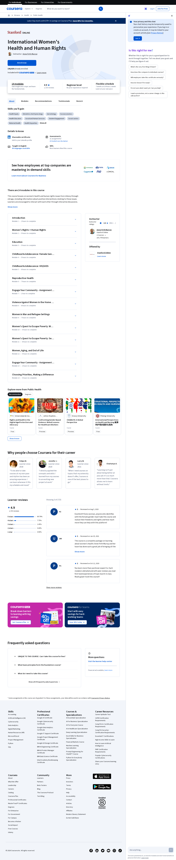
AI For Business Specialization (77, 721)
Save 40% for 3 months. (83, 21)
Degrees (11, 807)
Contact (69, 800)
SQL (9, 747)
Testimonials (64, 101)
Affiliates (69, 810)
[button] (39, 9)
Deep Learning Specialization (76, 732)
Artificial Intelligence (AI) (17, 718)
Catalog (11, 792)
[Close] (116, 21)
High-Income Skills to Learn (105, 740)
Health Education (15, 118)
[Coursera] (14, 9)
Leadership (12, 785)
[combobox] (69, 9)
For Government (14, 814)
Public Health (38, 15)
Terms (68, 785)
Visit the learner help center (100, 661)
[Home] (9, 15)
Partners (40, 782)
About (11, 101)
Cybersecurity (13, 722)
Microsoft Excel (13, 736)
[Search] (101, 9)
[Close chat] (172, 16)
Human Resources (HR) (16, 732)
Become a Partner (14, 821)
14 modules (18, 84)
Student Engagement (56, 118)
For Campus (12, 818)
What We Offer (13, 782)
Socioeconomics (66, 114)
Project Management (15, 740)
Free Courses (13, 829)
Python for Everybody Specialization (74, 758)
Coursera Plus (13, 796)
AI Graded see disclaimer (59, 141)
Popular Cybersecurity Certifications (103, 756)
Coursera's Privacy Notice (100, 698)
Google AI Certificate (44, 718)
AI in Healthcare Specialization (77, 729)
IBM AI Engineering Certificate (47, 747)
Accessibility (70, 796)
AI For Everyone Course (74, 725)
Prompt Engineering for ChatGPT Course (74, 752)
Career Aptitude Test (103, 714)
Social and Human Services (35, 118)
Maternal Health (14, 123)
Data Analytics (13, 725)
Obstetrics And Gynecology (33, 114)
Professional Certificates (17, 800)
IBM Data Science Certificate (47, 756)
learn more (108, 670)
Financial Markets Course (75, 742)
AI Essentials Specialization (76, 718)
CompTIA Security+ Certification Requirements (105, 731)
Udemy (10, 832)
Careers (11, 789)
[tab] (15, 394)
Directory (69, 807)
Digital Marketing (14, 729)
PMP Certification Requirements (101, 750)
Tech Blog (40, 796)
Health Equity (14, 114)
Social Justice (73, 118)
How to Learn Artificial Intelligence (103, 744)
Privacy (68, 789)
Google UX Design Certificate (47, 743)
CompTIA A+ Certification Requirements (104, 725)
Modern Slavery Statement (76, 814)
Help (67, 792)
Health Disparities (31, 123)
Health (26, 15)
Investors (69, 782)
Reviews (79, 101)
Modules (24, 101)
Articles (69, 803)
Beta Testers (42, 785)
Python (10, 743)
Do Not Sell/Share (72, 818)
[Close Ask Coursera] (146, 9)
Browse (17, 15)
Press (68, 778)
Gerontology (51, 114)
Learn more (41, 72)
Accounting (12, 714)
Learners (40, 778)
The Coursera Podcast (45, 792)
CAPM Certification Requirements (102, 719)
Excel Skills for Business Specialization (74, 737)
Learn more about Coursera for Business (29, 175)
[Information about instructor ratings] (101, 223)
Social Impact (13, 825)
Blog (38, 789)
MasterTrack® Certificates (17, 803)
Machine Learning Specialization (72, 746)
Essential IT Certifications (104, 736)
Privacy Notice (157, 33)
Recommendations (43, 101)
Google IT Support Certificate (48, 733)
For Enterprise (13, 810)
